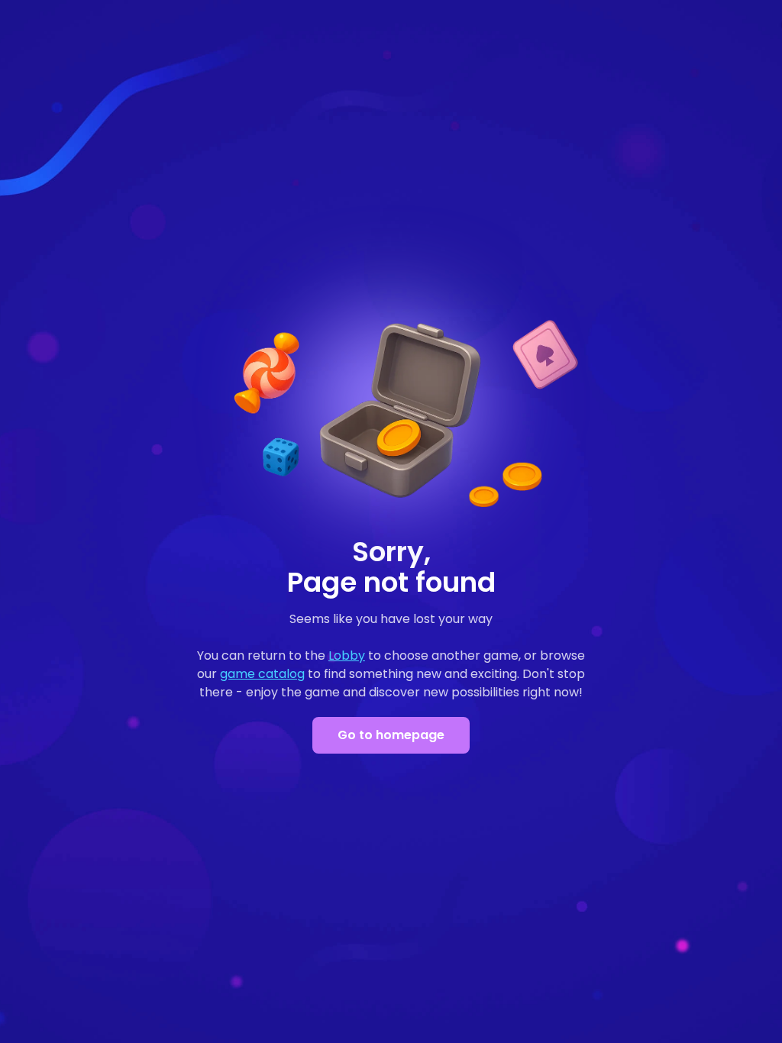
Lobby (346, 655)
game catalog (262, 674)
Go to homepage (391, 735)
